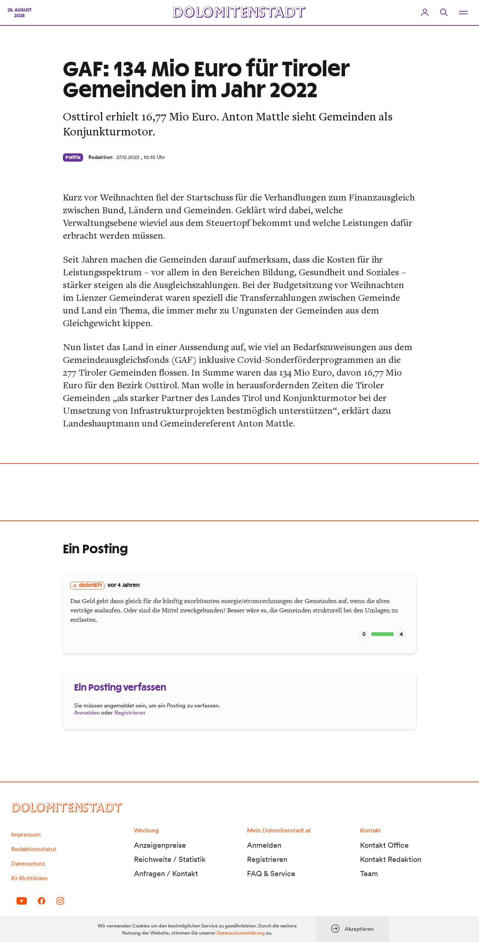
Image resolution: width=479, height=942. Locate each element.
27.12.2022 (127, 157)
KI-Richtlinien (29, 878)
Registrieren (130, 712)
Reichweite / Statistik (170, 859)
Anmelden (87, 712)
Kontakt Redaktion (390, 859)
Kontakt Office (384, 845)
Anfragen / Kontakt (166, 873)
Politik (72, 157)
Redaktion (100, 157)
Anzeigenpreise (160, 845)
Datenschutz (28, 863)
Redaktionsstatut (34, 849)
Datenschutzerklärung (241, 933)
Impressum (26, 834)
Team (369, 873)
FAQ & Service (271, 873)
